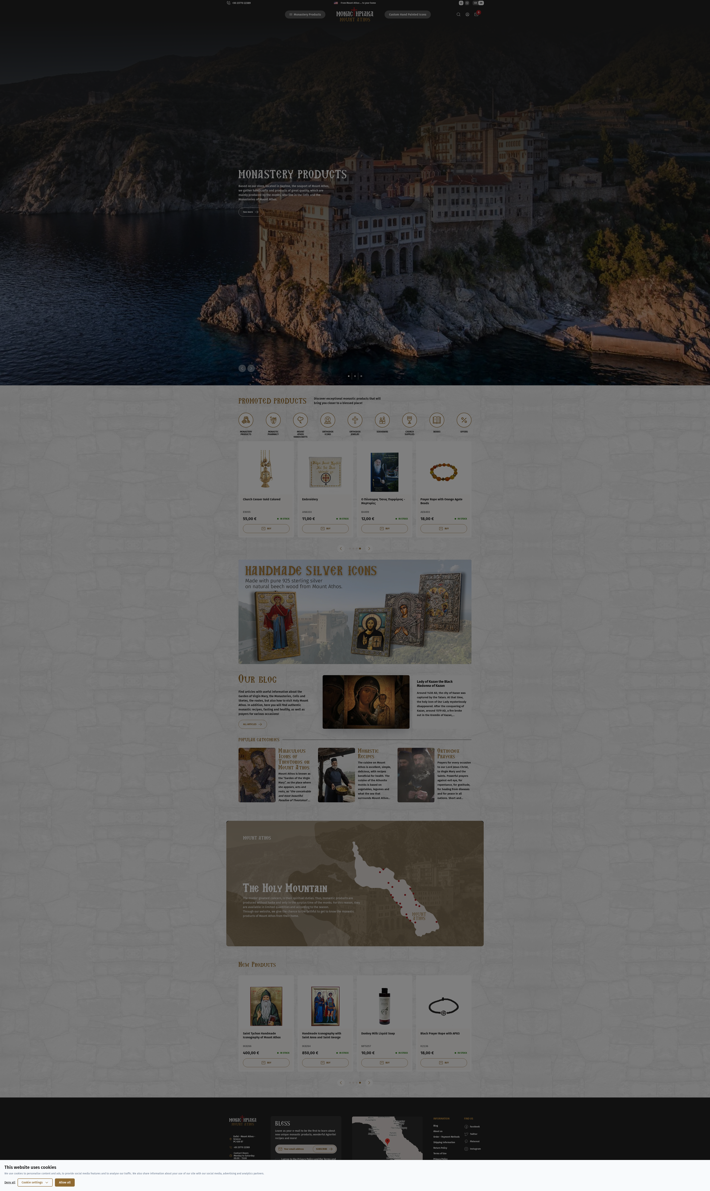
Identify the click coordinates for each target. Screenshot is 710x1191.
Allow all (65, 1182)
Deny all (9, 1182)
